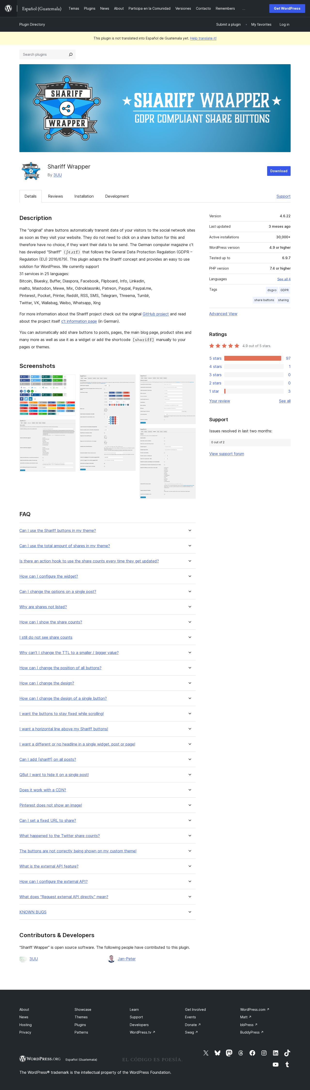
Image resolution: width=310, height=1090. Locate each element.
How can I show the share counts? (50, 622)
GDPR (284, 290)
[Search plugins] (71, 54)
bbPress (249, 1025)
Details (30, 196)
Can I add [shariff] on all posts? (47, 759)
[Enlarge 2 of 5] (69, 426)
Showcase (83, 1009)
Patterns (81, 1032)
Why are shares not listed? (43, 607)
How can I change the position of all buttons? (60, 668)
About (24, 1009)
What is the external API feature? (48, 866)
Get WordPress (287, 8)
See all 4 (284, 279)
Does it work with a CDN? (42, 790)
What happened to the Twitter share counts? (59, 835)
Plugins (80, 1025)
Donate (193, 1025)
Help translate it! (203, 38)
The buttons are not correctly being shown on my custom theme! (77, 851)
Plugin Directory (32, 24)
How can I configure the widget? (48, 576)
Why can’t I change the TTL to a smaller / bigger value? (69, 652)
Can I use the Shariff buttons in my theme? (57, 530)
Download (278, 171)
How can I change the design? (46, 683)
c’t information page (79, 321)
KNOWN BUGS (32, 912)
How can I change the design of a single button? (63, 698)
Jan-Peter (127, 958)
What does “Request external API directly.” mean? (63, 897)
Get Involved (195, 1009)
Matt (246, 1017)
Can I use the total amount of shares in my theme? (64, 546)
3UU (58, 174)
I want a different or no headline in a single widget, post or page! (77, 744)
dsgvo (272, 290)
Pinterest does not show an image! (50, 805)
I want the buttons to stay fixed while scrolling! (61, 713)
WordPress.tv (142, 1032)
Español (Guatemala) (81, 1059)
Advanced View (223, 313)
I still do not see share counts (45, 637)
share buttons (264, 300)
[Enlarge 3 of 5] (129, 381)
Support (284, 196)
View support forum (226, 453)
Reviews (55, 196)
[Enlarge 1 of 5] (69, 381)
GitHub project (156, 313)
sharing (283, 300)
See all (285, 400)
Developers (139, 1025)
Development (117, 196)
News (23, 1017)
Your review (219, 400)
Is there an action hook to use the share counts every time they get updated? (89, 561)
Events (190, 1017)
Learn (134, 1009)
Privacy (25, 1032)
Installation (84, 196)
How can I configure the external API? (53, 881)
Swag (191, 1032)
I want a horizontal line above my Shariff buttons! (63, 729)
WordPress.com (255, 1009)
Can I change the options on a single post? (57, 591)
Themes (81, 1017)
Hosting (25, 1025)
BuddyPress (252, 1032)
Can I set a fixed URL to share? (47, 820)
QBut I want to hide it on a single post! (54, 774)
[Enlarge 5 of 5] (189, 434)
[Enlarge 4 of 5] (189, 381)
